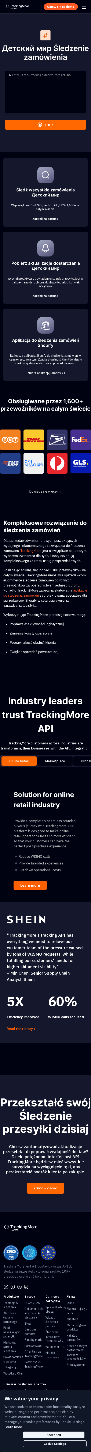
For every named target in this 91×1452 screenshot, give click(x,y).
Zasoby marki (33, 1340)
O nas (70, 1303)
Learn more (30, 885)
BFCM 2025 (32, 1303)
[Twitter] (19, 1286)
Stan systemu (76, 1365)
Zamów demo (45, 1188)
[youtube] (26, 1286)
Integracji (10, 1367)
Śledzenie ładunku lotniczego (10, 1317)
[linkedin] (5, 1286)
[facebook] (12, 1286)
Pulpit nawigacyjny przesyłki (11, 1332)
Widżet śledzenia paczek (52, 1322)
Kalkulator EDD (55, 1347)
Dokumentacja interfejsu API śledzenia (34, 1313)
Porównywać (33, 1346)
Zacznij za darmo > (45, 219)
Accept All (54, 1435)
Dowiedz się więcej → (45, 491)
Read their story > (21, 1029)
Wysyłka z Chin (13, 1373)
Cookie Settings (55, 1444)
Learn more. (13, 1427)
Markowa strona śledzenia (9, 1347)
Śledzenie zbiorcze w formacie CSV (54, 1336)
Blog (28, 1323)
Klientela (73, 1319)
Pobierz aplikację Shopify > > (46, 373)
